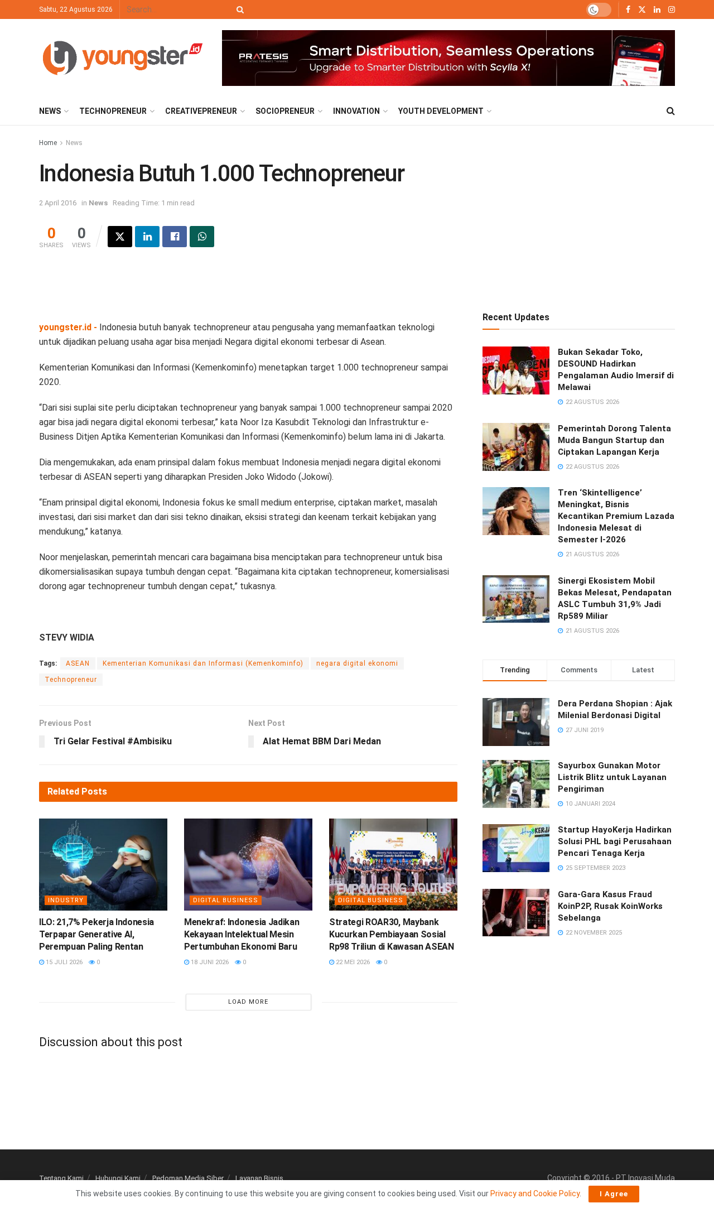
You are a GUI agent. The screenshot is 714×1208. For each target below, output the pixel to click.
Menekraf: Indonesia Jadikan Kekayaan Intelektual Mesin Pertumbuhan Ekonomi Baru (241, 934)
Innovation (356, 111)
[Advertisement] (248, 292)
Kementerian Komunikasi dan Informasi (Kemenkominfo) (203, 663)
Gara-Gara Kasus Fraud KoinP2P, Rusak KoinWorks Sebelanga (610, 906)
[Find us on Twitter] (642, 10)
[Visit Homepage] (122, 58)
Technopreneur (113, 111)
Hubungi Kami (118, 1178)
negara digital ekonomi (357, 663)
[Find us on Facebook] (628, 10)
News (50, 111)
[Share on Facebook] (174, 236)
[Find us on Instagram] (671, 10)
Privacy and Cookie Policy (535, 1193)
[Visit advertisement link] (448, 58)
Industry (66, 900)
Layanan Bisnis (259, 1178)
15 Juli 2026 (63, 962)
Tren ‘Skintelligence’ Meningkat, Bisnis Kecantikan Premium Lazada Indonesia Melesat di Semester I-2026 (616, 516)
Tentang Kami (61, 1178)
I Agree (614, 1194)
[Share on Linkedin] (147, 236)
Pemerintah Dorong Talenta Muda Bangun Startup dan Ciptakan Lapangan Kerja (614, 440)
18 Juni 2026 (209, 962)
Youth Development (441, 111)
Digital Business (225, 900)
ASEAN (78, 663)
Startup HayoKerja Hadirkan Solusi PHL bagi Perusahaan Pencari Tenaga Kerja (615, 841)
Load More (248, 1001)
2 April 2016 (57, 203)
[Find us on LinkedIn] (657, 10)
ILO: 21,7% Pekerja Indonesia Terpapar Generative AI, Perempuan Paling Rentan (96, 934)
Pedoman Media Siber (188, 1178)
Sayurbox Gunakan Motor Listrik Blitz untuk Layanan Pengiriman (612, 777)
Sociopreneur (285, 111)
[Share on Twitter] (120, 236)
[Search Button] (238, 9)
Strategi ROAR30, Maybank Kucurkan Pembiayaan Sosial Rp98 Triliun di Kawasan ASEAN (391, 934)
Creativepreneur (201, 111)
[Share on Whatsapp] (202, 236)
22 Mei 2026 (352, 962)
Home (48, 143)
